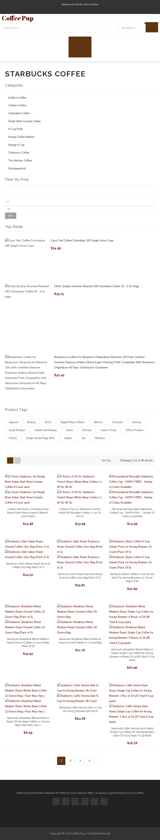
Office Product (134, 430)
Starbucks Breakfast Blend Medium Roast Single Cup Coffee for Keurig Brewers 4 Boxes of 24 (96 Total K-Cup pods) (132, 655)
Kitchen (86, 430)
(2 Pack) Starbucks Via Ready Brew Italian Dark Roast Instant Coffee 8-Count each (28, 513)
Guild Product (17, 430)
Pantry (13, 438)
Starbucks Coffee (18, 152)
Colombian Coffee (19, 113)
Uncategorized (17, 168)
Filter (10, 215)
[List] (17, 460)
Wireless (100, 438)
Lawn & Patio (109, 430)
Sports (68, 438)
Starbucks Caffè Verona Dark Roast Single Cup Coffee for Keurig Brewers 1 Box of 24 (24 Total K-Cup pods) (132, 732)
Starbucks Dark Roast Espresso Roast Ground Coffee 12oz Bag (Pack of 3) (80, 575)
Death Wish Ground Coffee (24, 121)
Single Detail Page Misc (40, 438)
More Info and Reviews (28, 523)
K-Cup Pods (15, 129)
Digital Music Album (73, 422)
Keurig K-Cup (16, 144)
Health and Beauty (46, 430)
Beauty (31, 422)
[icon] (56, 801)
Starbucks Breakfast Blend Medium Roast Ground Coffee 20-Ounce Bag (80, 640)
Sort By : (107, 460)
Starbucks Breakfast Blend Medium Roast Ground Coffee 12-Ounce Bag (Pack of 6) (28, 642)
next (99, 761)
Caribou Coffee (17, 105)
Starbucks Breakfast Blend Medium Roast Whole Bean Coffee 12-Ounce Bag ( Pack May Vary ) (27, 721)
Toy (83, 438)
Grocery (136, 422)
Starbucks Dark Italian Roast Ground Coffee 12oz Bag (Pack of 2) (28, 565)
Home (69, 430)
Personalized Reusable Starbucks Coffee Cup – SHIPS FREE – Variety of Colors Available (132, 513)
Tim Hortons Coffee (20, 160)
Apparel (13, 422)
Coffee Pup (18, 18)
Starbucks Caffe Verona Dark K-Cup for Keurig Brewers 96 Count (80, 709)
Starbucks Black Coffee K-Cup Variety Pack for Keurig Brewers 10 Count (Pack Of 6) (132, 577)
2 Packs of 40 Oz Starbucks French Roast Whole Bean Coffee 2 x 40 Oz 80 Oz (80, 513)
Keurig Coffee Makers (21, 137)
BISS (48, 422)
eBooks (98, 422)
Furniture (117, 422)
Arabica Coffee (17, 97)
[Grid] (10, 460)
